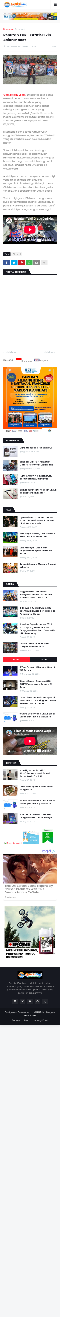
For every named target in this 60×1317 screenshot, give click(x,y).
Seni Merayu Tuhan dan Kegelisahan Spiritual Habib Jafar (36, 550)
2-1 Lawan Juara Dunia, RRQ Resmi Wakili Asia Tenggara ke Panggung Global (37, 610)
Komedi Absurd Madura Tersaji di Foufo (38, 566)
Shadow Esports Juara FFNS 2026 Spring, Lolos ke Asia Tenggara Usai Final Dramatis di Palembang (37, 629)
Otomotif (20, 29)
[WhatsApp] (29, 262)
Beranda (8, 29)
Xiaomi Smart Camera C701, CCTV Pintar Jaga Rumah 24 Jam (36, 684)
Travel (43, 659)
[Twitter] (14, 262)
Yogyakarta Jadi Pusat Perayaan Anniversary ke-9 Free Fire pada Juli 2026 (36, 594)
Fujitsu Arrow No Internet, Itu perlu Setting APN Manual (36, 477)
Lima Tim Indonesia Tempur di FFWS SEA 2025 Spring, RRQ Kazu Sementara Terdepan (38, 700)
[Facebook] (6, 262)
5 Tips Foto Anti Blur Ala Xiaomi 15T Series (37, 669)
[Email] (36, 262)
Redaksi (16, 1020)
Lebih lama (49, 352)
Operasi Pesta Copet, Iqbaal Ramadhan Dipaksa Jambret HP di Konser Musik (37, 520)
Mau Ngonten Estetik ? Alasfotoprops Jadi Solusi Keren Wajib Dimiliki (35, 773)
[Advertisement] (30, 1162)
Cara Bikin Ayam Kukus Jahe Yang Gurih (36, 788)
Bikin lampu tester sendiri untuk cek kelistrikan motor (38, 491)
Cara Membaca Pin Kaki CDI (36, 447)
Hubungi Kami (40, 1020)
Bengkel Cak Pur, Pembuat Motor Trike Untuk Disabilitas (36, 463)
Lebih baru (10, 352)
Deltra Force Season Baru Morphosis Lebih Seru (35, 645)
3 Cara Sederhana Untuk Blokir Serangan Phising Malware (37, 715)
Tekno (16, 659)
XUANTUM (39, 1012)
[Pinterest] (21, 262)
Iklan (26, 1020)
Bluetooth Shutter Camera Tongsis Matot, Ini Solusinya (36, 816)
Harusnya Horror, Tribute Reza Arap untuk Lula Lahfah (37, 535)
